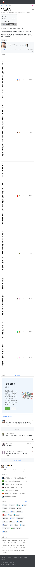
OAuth (20, 508)
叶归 (13, 511)
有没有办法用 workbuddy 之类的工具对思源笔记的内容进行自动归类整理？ (3, 194)
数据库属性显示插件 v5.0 (10, 496)
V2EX (19, 528)
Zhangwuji (8, 433)
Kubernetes (21, 518)
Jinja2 (20, 547)
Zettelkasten (14, 540)
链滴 (5, 559)
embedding (15, 547)
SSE (15, 543)
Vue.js (5, 505)
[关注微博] (3, 562)
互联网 (5, 531)
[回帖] (33, 9)
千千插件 (6, 525)
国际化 (13, 518)
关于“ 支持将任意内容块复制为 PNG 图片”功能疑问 (3, 252)
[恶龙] (4, 50)
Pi (8, 543)
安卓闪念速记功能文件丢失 (11, 490)
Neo (9, 545)
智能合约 (20, 511)
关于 (13, 408)
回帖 (5, 470)
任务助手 (19, 543)
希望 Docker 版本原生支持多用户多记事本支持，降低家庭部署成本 (3, 130)
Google (5, 521)
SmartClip (21, 550)
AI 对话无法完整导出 (3, 329)
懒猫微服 (13, 545)
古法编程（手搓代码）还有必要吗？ (13, 484)
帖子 (15, 470)
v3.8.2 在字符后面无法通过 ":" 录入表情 (14, 493)
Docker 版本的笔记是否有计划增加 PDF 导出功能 (3, 77)
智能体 (11, 550)
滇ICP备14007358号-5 (6, 564)
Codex (10, 547)
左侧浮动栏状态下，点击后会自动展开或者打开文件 (3, 297)
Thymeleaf (6, 511)
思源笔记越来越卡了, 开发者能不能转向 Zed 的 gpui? (15, 478)
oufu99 (7, 420)
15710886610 (9, 451)
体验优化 (17, 375)
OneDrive (20, 521)
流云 (24, 543)
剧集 (24, 547)
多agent (22, 545)
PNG (7, 550)
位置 (13, 45)
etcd (11, 515)
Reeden (4, 540)
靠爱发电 (16, 557)
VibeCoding (4, 547)
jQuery (25, 505)
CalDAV (16, 550)
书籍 (19, 505)
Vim (17, 525)
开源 (14, 528)
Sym (13, 564)
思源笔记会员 (23, 557)
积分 (24, 470)
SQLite (23, 525)
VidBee (8, 540)
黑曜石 (5, 508)
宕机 (5, 515)
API (2, 557)
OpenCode (4, 552)
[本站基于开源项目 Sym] (1, 562)
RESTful (12, 505)
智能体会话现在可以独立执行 (3, 356)
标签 (26, 501)
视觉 (12, 543)
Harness (20, 540)
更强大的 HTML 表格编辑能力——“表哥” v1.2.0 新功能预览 (15, 481)
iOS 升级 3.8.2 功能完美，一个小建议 (14, 487)
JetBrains (13, 508)
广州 (6, 467)
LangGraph (4, 543)
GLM (18, 545)
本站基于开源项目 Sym (26, 5)
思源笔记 (5, 40)
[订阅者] (2, 50)
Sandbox (17, 515)
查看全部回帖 (17, 460)
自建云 (3, 550)
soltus (7, 443)
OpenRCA (4, 545)
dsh (24, 540)
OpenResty (6, 528)
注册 (7, 408)
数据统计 (10, 557)
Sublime (13, 521)
